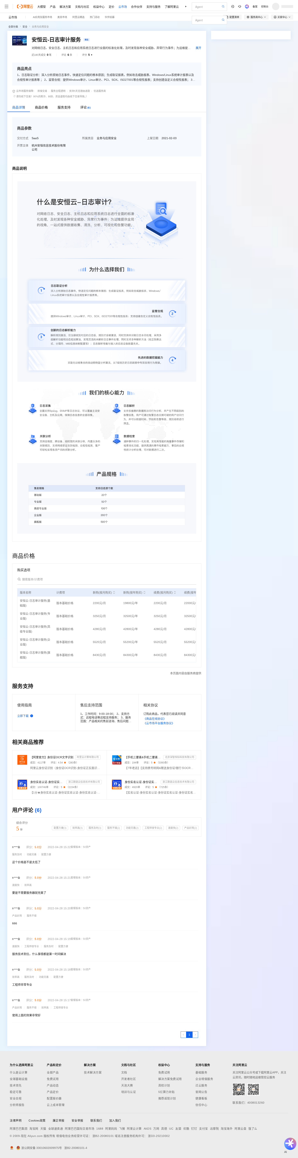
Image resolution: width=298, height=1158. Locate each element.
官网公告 (201, 1091)
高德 (164, 1128)
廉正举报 (58, 1120)
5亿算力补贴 (166, 1091)
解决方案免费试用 (170, 1079)
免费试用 (53, 1079)
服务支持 (64, 107)
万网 (156, 1128)
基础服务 (201, 1072)
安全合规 (15, 1098)
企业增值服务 (204, 1079)
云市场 (122, 6)
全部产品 (53, 1072)
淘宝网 (33, 1128)
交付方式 (22, 138)
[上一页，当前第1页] (183, 1034)
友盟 (178, 1128)
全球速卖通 (55, 1128)
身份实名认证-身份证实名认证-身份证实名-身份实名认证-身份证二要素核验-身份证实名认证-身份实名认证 (47, 782)
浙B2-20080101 (103, 1136)
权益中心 (99, 6)
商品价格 (41, 107)
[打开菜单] (6, 6)
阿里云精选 (78, 17)
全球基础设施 (18, 1079)
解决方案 (65, 6)
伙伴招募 (110, 17)
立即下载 (23, 715)
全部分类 (13, 26)
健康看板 (201, 1098)
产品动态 (53, 1085)
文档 (124, 1072)
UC (171, 1128)
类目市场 (62, 17)
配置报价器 (54, 1098)
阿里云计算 (134, 1128)
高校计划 (164, 1085)
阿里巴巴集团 (18, 1128)
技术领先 (15, 1085)
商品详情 (18, 107)
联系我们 (96, 1120)
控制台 (264, 6)
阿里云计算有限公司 (88, 757)
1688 (99, 1128)
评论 (85, 107)
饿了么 (252, 1128)
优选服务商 (100, 91)
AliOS (147, 1128)
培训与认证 (128, 1091)
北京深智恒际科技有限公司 (179, 757)
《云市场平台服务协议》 (159, 723)
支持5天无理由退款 (79, 91)
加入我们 (115, 1120)
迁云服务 (201, 1085)
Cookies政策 (37, 1120)
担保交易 (42, 91)
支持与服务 (153, 6)
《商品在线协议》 (154, 718)
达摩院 (214, 1128)
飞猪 (122, 1128)
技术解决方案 (93, 1072)
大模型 (41, 6)
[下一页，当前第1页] (195, 1034)
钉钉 (194, 1128)
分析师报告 (17, 1104)
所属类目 (87, 138)
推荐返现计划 (167, 1098)
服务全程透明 (58, 91)
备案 (255, 6)
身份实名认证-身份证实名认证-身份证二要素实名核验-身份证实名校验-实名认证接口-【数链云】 (142, 782)
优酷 (186, 1128)
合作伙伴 (136, 6)
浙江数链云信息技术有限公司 (84, 782)
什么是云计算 (18, 1072)
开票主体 (22, 145)
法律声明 (15, 1120)
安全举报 (77, 1120)
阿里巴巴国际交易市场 (79, 1128)
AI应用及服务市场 (42, 17)
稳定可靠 (15, 1091)
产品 (53, 6)
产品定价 (53, 1091)
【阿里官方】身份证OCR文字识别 (51, 757)
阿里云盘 (240, 1128)
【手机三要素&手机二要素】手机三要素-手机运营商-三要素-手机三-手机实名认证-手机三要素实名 (143, 757)
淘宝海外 (227, 1128)
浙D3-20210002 (159, 1136)
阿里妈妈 (111, 1128)
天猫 (43, 1128)
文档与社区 (82, 6)
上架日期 (152, 138)
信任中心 (201, 1104)
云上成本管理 (55, 1104)
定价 (111, 6)
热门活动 (95, 17)
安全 (25, 26)
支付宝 (203, 1128)
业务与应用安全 (40, 26)
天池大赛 (127, 1085)
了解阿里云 (172, 6)
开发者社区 (128, 1079)
